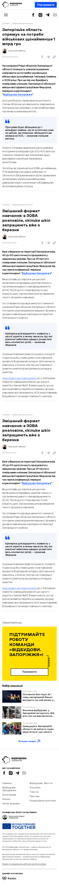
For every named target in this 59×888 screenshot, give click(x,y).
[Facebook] (33, 15)
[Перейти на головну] (12, 5)
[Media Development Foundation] (13, 816)
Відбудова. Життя (40, 783)
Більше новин (27, 741)
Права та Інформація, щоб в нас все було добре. (24, 864)
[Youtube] (55, 15)
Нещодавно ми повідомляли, (19, 378)
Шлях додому (11, 803)
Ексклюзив (9, 794)
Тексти (34, 791)
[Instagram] (40, 15)
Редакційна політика (42, 800)
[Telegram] (47, 15)
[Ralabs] (13, 877)
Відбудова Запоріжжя (23, 23)
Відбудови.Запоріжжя (17, 94)
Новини (7, 783)
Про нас (34, 796)
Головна (6, 23)
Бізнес (6, 799)
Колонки (34, 787)
